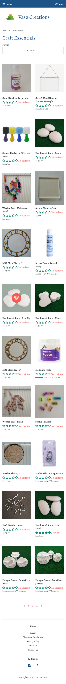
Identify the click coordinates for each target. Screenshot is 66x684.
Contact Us (33, 649)
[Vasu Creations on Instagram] (36, 666)
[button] (10, 102)
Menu (9, 4)
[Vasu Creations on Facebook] (30, 666)
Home (4, 30)
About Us (33, 645)
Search (33, 632)
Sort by (5, 44)
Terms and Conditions (33, 637)
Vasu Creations (34, 17)
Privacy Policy (33, 641)
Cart (61, 4)
